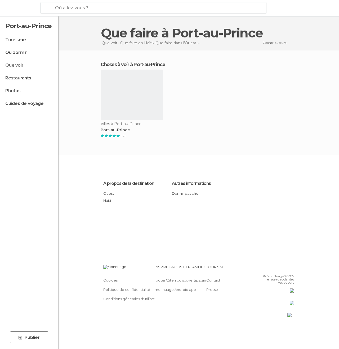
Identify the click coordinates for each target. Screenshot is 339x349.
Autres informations (191, 183)
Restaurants (18, 77)
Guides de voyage (24, 103)
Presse (212, 289)
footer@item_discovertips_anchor (184, 280)
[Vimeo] (284, 269)
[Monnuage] (20, 8)
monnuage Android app (175, 289)
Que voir (14, 65)
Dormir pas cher (186, 193)
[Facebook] (270, 269)
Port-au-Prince (115, 130)
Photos (13, 90)
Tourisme (15, 39)
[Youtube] (291, 269)
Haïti (107, 200)
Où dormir (16, 52)
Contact (213, 280)
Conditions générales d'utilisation (131, 299)
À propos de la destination (128, 183)
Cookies (110, 280)
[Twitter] (277, 269)
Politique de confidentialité (126, 289)
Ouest (108, 193)
